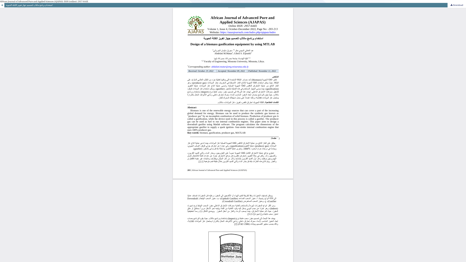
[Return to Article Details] (2, 5)
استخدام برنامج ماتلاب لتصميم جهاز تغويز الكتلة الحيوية (29, 5)
